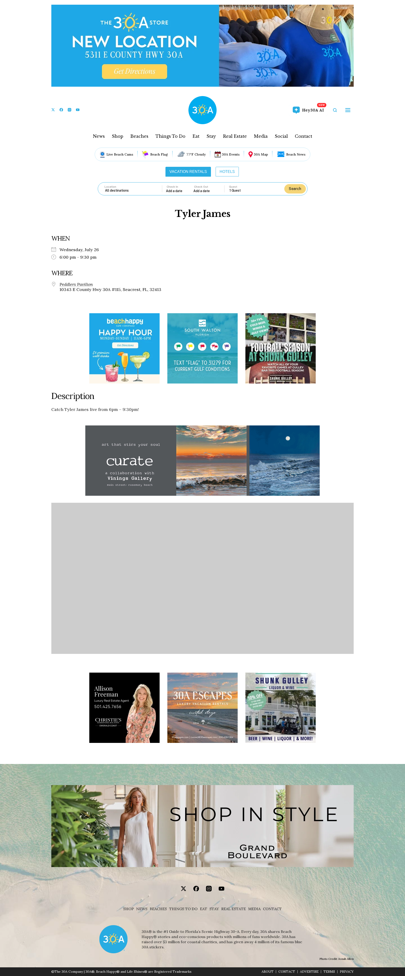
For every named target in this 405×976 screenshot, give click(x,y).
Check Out (201, 186)
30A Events (231, 154)
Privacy (347, 971)
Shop (117, 136)
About (268, 971)
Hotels (227, 172)
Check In (172, 186)
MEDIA (254, 909)
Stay (211, 136)
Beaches (139, 136)
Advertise (309, 971)
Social (281, 136)
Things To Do (170, 136)
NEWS (141, 909)
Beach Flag (159, 154)
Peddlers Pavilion (76, 284)
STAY (214, 909)
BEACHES (158, 909)
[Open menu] (348, 110)
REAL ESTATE (233, 909)
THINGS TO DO (183, 909)
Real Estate (235, 136)
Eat (195, 136)
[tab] (188, 172)
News (99, 136)
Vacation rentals (188, 172)
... (179, 191)
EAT (203, 909)
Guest (233, 186)
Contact (303, 136)
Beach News (295, 154)
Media (261, 136)
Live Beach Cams (119, 154)
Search (295, 188)
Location (110, 186)
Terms (329, 971)
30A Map (261, 154)
